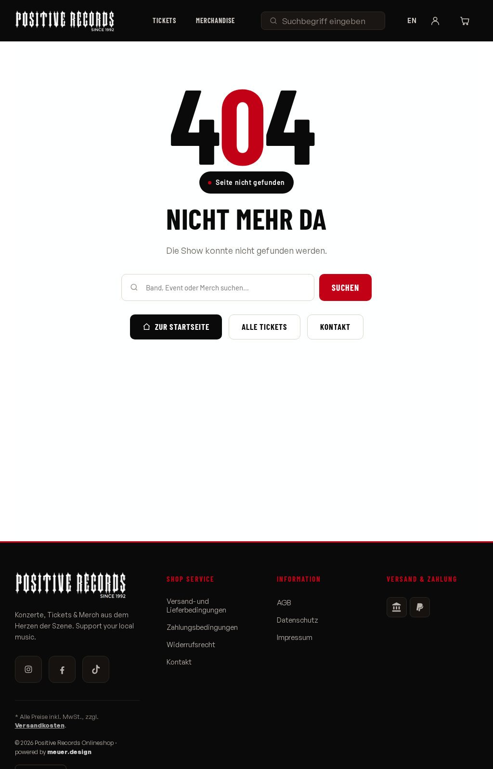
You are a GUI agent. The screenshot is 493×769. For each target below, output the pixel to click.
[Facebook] (62, 669)
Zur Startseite (182, 326)
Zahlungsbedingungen (202, 627)
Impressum (294, 637)
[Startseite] (71, 20)
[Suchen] (273, 20)
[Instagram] (28, 669)
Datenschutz (297, 620)
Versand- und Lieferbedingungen (196, 605)
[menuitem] (164, 21)
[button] (435, 21)
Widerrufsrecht (191, 644)
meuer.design (69, 752)
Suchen (345, 287)
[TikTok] (95, 669)
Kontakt (335, 326)
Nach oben (460, 753)
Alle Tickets (264, 326)
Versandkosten (40, 725)
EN (411, 21)
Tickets (164, 20)
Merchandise (215, 20)
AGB (284, 603)
